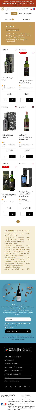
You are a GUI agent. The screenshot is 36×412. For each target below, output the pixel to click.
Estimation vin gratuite (13, 357)
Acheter (6, 14)
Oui (7, 327)
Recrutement (9, 360)
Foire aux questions (12, 381)
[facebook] (6, 387)
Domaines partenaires (12, 374)
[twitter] (11, 387)
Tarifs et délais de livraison (14, 370)
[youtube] (20, 387)
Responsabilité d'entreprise (14, 367)
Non (12, 327)
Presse (7, 377)
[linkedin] (25, 387)
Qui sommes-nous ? (11, 364)
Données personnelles (29, 396)
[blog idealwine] (29, 387)
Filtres (10, 19)
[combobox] (26, 19)
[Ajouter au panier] (12, 100)
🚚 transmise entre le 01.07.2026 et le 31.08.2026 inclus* (18, 3)
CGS (23, 396)
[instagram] (15, 387)
